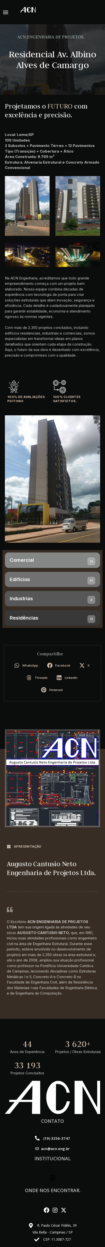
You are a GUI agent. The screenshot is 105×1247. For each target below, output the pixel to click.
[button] (5, 12)
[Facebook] (46, 1210)
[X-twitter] (63, 1210)
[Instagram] (55, 1210)
